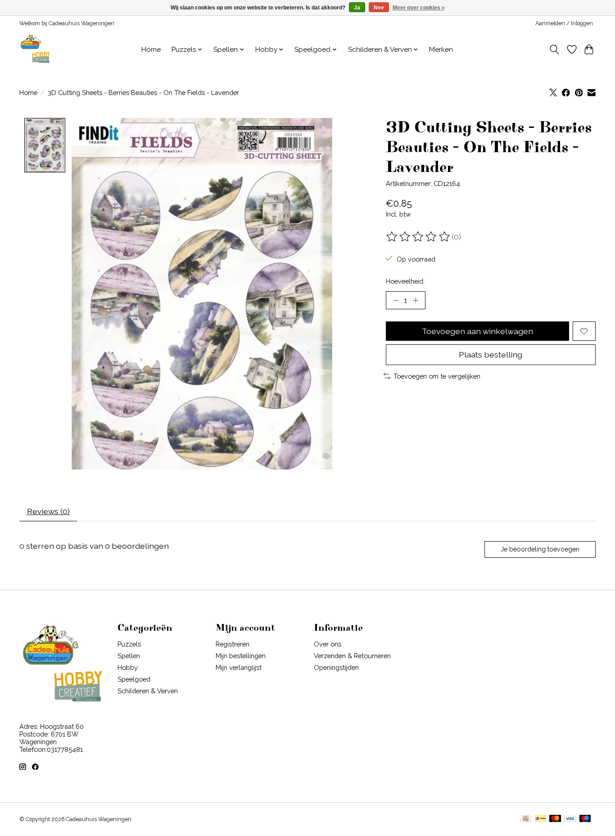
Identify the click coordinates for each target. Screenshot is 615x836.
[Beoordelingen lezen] (419, 237)
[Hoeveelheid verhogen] (415, 300)
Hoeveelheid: (405, 281)
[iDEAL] (540, 819)
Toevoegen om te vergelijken (436, 376)
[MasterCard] (555, 819)
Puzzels (129, 644)
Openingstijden (336, 667)
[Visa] (570, 819)
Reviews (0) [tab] (48, 511)
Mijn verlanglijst (239, 667)
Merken (441, 49)
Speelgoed (134, 679)
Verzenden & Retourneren (352, 656)
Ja (357, 8)
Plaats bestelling (490, 354)
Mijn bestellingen (241, 656)
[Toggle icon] (554, 49)
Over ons (327, 644)
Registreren (232, 644)
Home (151, 49)
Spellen (129, 656)
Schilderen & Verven (148, 691)
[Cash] (525, 819)
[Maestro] (585, 819)
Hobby (128, 667)
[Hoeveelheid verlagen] (395, 300)
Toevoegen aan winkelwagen (477, 331)
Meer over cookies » (419, 8)
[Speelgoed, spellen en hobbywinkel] (35, 49)
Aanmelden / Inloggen (564, 23)
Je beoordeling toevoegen (540, 549)
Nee (379, 8)
